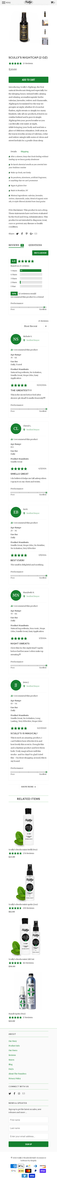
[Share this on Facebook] (21, 233)
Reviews (12, 1055)
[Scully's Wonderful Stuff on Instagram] (19, 1093)
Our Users (13, 1050)
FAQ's (11, 1069)
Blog (11, 1064)
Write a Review (40, 253)
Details (14, 151)
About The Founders (17, 1074)
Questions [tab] (35, 245)
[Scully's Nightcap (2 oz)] (24, 27)
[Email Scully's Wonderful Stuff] (23, 1093)
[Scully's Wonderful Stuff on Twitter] (10, 1093)
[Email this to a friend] (35, 233)
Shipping (25, 151)
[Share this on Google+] (31, 233)
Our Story (13, 1041)
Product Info (14, 1046)
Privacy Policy (15, 1078)
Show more (27, 787)
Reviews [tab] (16, 245)
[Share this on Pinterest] (26, 233)
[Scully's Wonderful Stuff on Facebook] (14, 1093)
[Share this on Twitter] (17, 233)
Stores (11, 1060)
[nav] (6, 2)
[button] (21, 63)
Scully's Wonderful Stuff (26, 1158)
